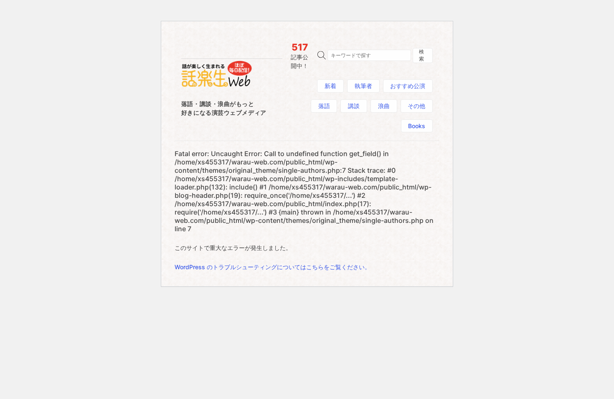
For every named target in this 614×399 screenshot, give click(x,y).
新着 (330, 85)
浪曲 (384, 105)
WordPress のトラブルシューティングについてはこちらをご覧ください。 (272, 266)
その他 (416, 105)
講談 (354, 105)
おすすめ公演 (407, 85)
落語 (324, 105)
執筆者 (363, 85)
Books (416, 125)
